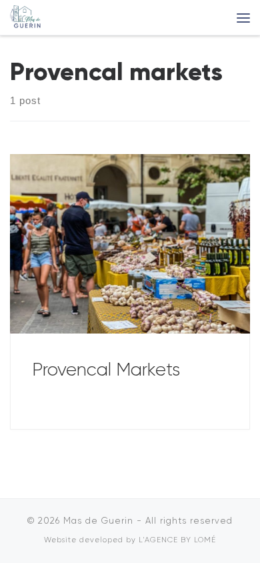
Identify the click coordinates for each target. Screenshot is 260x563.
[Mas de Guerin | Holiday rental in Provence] (26, 16)
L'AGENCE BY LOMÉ (177, 540)
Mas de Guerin (98, 521)
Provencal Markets (106, 369)
